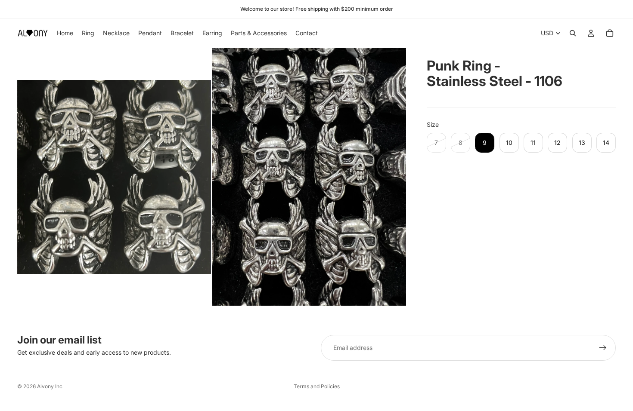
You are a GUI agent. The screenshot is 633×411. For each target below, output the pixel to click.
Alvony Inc (49, 386)
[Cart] (609, 33)
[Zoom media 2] (309, 177)
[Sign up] (603, 348)
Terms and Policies (317, 386)
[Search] (572, 33)
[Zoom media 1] (114, 177)
